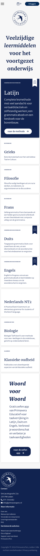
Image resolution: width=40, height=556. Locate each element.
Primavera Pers (6, 539)
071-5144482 (8, 500)
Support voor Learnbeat (9, 536)
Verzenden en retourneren (10, 517)
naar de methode (16, 131)
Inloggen (32, 4)
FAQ (2, 522)
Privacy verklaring (30, 550)
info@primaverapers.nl (12, 503)
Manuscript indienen (8, 514)
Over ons (4, 511)
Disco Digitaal (6, 533)
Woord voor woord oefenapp (11, 531)
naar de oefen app (20, 451)
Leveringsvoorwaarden (9, 520)
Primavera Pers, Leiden (25, 547)
